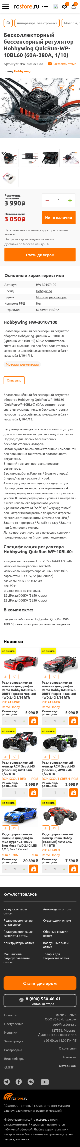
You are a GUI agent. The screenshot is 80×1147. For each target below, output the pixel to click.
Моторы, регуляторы (51, 297)
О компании (67, 1048)
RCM (34, 778)
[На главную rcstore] (26, 6)
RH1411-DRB (11, 702)
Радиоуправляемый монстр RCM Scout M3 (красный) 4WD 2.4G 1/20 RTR (18, 768)
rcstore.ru (43, 1119)
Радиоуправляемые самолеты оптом (18, 933)
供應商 (9, 1067)
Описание (14, 380)
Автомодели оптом (57, 909)
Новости (10, 1015)
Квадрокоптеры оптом (15, 911)
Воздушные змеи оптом (55, 945)
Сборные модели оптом (55, 933)
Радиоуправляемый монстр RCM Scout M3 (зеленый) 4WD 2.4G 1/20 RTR (58, 768)
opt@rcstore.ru (64, 1024)
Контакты (69, 1057)
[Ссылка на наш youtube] (45, 1082)
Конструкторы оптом (19, 943)
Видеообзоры (14, 1058)
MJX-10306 (10, 855)
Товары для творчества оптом (56, 956)
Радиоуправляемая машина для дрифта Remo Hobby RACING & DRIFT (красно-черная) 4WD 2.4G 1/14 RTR (19, 690)
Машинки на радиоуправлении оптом (17, 958)
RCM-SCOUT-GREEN (56, 778)
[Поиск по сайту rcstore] (55, 6)
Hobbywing (44, 291)
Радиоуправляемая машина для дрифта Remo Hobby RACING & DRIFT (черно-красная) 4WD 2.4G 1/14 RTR (59, 690)
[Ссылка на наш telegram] (7, 1082)
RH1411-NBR (51, 702)
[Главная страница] (8, 23)
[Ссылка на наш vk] (31, 1082)
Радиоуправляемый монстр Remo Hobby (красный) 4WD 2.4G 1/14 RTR (57, 839)
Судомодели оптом (57, 920)
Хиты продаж (14, 1041)
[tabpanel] (40, 108)
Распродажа (13, 1050)
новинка (8, 651)
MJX (35, 855)
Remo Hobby (11, 706)
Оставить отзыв (65, 63)
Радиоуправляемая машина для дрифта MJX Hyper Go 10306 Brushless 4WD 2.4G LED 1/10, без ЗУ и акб (19, 841)
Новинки (13, 641)
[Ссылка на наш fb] (19, 1082)
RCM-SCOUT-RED (14, 778)
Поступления (13, 1024)
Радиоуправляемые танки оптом (18, 922)
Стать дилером (40, 254)
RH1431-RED (51, 850)
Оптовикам (67, 1066)
